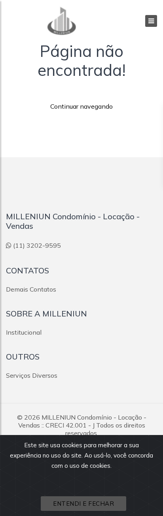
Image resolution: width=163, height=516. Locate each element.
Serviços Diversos (31, 375)
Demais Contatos (31, 289)
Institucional (24, 332)
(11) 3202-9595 (37, 245)
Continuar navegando (81, 106)
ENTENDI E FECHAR (83, 503)
